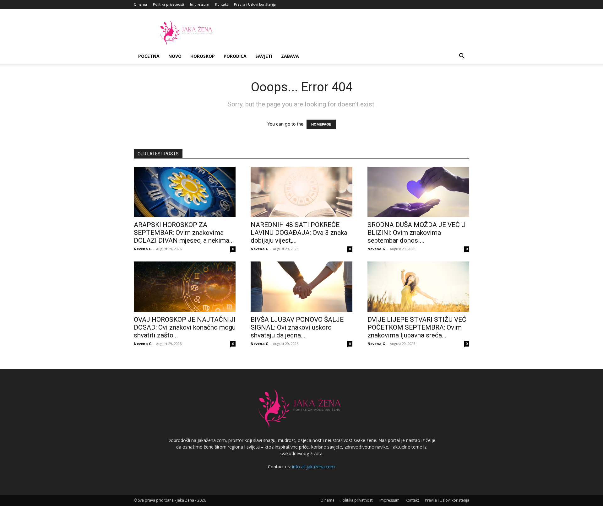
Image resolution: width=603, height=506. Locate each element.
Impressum (199, 4)
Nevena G (143, 248)
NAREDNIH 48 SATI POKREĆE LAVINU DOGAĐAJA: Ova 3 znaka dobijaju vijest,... (299, 232)
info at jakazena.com (313, 467)
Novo (175, 56)
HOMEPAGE (321, 124)
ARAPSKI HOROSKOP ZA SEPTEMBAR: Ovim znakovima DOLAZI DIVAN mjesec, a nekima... (184, 232)
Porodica (235, 56)
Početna (149, 56)
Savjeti (263, 56)
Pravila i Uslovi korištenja (255, 4)
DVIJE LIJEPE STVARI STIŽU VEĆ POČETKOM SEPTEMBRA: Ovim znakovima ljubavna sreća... (416, 327)
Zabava (290, 56)
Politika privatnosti (168, 4)
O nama (140, 4)
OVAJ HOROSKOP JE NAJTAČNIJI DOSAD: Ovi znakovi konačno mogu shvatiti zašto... (185, 327)
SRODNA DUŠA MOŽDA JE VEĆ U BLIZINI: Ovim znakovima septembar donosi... (416, 232)
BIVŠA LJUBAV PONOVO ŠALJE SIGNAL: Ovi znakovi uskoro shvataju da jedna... (297, 327)
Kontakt (221, 4)
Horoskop (202, 56)
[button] (461, 57)
